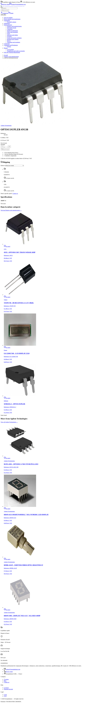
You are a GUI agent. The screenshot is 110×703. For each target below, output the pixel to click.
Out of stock (6, 149)
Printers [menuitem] (9, 46)
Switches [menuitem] (9, 36)
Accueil (6, 55)
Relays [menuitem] (9, 40)
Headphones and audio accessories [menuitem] (16, 51)
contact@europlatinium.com (13, 669)
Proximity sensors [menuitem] (11, 22)
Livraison (6, 687)
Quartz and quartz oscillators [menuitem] (14, 38)
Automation (7, 20)
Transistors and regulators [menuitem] (13, 42)
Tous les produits (8, 17)
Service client (9, 671)
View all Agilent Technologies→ (9, 422)
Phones (6, 48)
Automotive (7, 23)
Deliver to (3, 165)
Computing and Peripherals (11, 45)
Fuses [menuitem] (8, 33)
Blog (5, 680)
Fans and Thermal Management (12, 52)
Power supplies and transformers (12, 19)
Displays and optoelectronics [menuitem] (14, 26)
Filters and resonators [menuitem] (12, 32)
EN (4, 14)
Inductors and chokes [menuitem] (12, 35)
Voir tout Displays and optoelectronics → (11, 210)
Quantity (3, 144)
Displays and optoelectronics (11, 56)
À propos (6, 679)
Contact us (15, 193)
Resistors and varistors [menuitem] (12, 39)
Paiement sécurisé (8, 689)
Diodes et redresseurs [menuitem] (12, 30)
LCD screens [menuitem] (10, 49)
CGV (5, 696)
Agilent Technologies (6, 125)
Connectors (7, 43)
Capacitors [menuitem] (9, 29)
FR (2, 14)
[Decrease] (2, 146)
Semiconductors (8, 25)
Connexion (5, 13)
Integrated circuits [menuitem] (11, 27)
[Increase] (9, 146)
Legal (5, 694)
